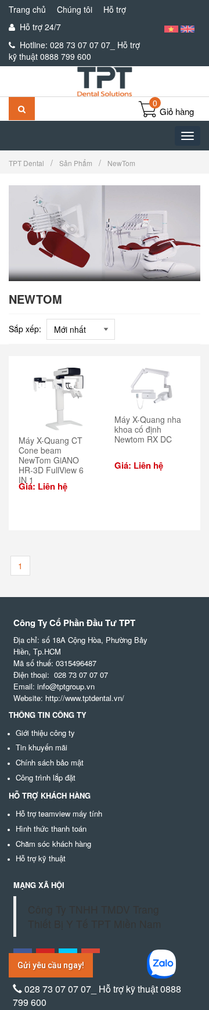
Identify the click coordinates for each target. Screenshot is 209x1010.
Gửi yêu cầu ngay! (50, 965)
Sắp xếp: (25, 329)
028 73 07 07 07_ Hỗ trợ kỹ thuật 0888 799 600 (74, 50)
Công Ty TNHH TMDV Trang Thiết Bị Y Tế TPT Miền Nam (94, 916)
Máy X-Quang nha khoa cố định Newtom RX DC (147, 429)
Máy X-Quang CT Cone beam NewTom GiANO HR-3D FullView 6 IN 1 (51, 459)
